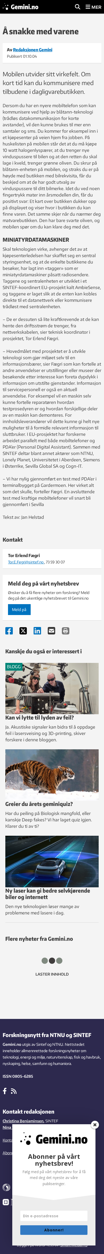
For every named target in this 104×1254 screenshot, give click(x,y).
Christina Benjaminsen (23, 1121)
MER (95, 7)
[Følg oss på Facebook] (5, 1091)
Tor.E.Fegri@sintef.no (26, 562)
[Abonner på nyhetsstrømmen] (14, 1091)
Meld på (19, 609)
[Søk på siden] (77, 7)
